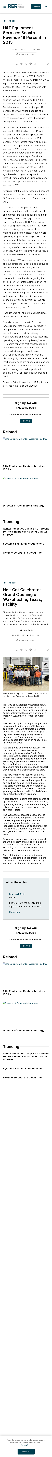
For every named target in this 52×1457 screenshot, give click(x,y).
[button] (5, 7)
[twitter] (26, 63)
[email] (35, 63)
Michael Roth (26, 630)
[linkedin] (21, 63)
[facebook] (17, 63)
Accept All (26, 1452)
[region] (26, 1446)
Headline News (10, 21)
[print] (47, 63)
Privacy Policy (26, 1445)
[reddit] (30, 63)
